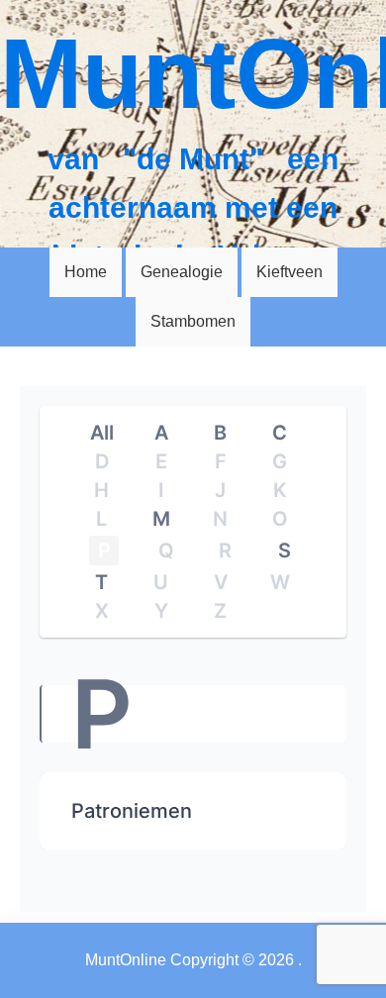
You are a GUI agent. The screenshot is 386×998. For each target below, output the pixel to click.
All (102, 433)
